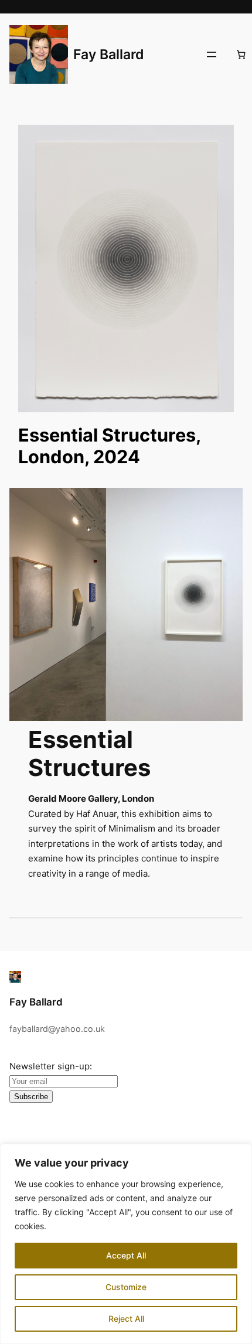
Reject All (126, 1319)
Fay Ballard (108, 54)
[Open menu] (212, 54)
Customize (126, 1287)
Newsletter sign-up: (50, 1066)
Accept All (126, 1255)
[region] (126, 1244)
